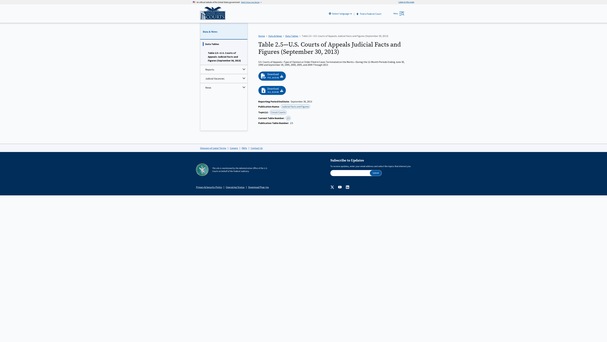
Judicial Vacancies (214, 78)
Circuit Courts (278, 112)
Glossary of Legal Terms (213, 148)
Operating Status (235, 187)
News (208, 87)
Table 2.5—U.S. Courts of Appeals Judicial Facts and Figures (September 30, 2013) (224, 56)
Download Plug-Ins (258, 187)
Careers (234, 148)
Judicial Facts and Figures (295, 106)
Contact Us (257, 148)
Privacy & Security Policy (209, 187)
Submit (376, 173)
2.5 (288, 118)
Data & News (210, 32)
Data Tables (212, 44)
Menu (395, 13)
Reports (209, 69)
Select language (340, 13)
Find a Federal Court (370, 13)
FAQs (244, 148)
